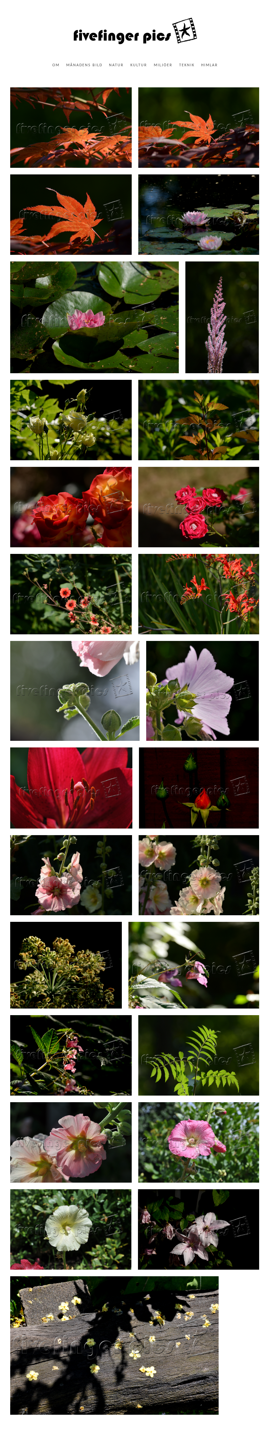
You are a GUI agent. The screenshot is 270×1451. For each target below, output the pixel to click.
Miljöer (163, 65)
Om (56, 65)
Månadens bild (84, 65)
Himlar (209, 65)
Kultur (138, 65)
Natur (116, 65)
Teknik (187, 65)
